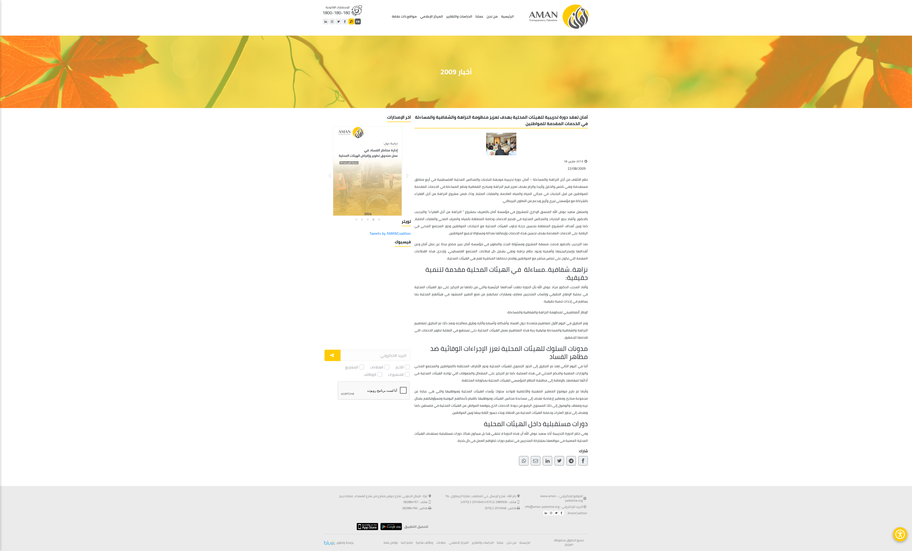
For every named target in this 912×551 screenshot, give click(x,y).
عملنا (479, 16)
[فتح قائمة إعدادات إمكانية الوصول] (900, 534)
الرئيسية (507, 16)
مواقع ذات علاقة (404, 16)
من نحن (492, 16)
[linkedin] (326, 21)
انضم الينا (407, 542)
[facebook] (345, 21)
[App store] (366, 526)
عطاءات (441, 542)
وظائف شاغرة (424, 542)
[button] (404, 172)
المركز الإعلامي (431, 16)
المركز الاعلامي (459, 542)
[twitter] (339, 21)
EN (358, 21)
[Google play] (390, 526)
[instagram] (332, 21)
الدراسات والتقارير (459, 16)
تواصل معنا (391, 542)
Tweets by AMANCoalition (390, 233)
